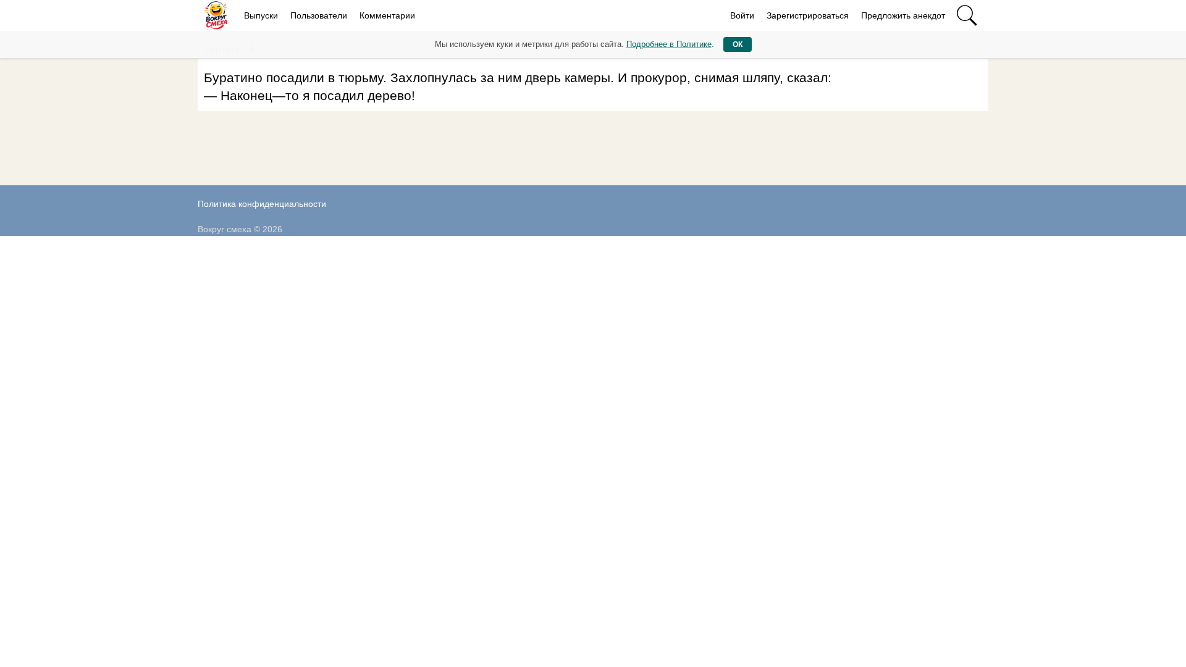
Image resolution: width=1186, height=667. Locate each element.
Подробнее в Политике (669, 44)
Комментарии (387, 15)
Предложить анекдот (903, 15)
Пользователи (318, 15)
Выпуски (261, 15)
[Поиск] (966, 15)
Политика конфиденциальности (262, 204)
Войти (742, 15)
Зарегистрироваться (808, 15)
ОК (737, 44)
